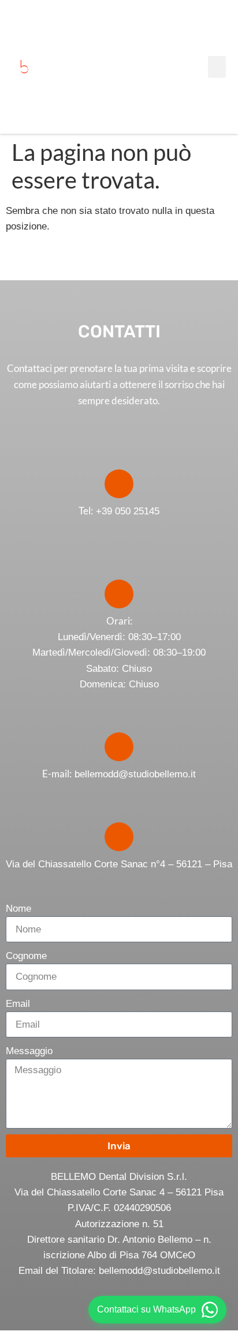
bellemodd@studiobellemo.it (135, 774)
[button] (217, 67)
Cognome (26, 955)
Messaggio (29, 1051)
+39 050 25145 (119, 511)
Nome (18, 908)
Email (18, 1003)
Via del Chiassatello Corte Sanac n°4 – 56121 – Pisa (119, 864)
